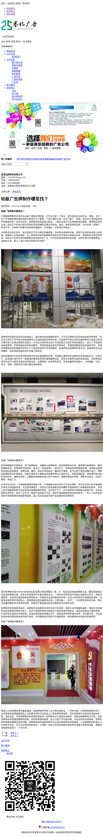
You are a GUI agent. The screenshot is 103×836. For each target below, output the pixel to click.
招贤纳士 (10, 88)
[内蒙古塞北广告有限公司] (19, 30)
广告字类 (16, 76)
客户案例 (10, 85)
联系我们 (10, 11)
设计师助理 (17, 96)
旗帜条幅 (16, 71)
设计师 (15, 93)
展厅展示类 (17, 62)
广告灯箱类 (17, 79)
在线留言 (10, 8)
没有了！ (14, 733)
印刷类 (15, 68)
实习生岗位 (17, 99)
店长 (14, 91)
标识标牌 (16, 74)
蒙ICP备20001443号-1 (52, 822)
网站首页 (10, 51)
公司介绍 (10, 54)
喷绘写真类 (17, 65)
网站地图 (10, 14)
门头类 (15, 82)
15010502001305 (57, 827)
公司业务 (10, 59)
